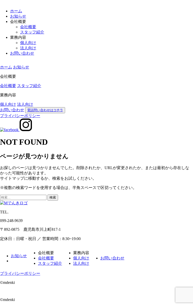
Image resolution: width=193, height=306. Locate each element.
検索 (53, 197)
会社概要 (28, 27)
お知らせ (18, 16)
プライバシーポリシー (20, 115)
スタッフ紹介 (32, 32)
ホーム (16, 11)
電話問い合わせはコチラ (45, 110)
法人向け (28, 48)
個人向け (28, 43)
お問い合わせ (22, 53)
